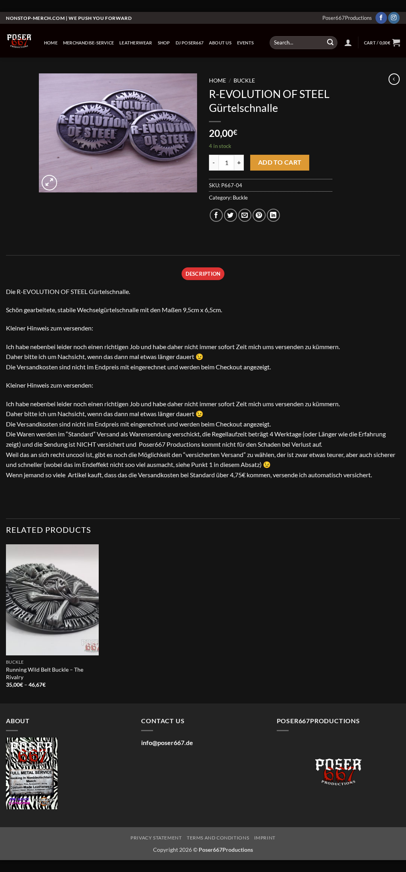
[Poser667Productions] (19, 41)
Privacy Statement (156, 838)
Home (50, 42)
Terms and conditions (218, 838)
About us (220, 42)
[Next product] (394, 79)
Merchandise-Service (88, 42)
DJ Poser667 (189, 42)
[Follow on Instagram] (394, 18)
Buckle (244, 80)
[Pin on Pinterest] (259, 215)
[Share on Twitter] (230, 215)
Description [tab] (203, 274)
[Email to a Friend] (244, 215)
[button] (348, 42)
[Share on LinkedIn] (273, 215)
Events (245, 42)
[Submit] (330, 43)
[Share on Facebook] (216, 215)
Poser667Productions (347, 18)
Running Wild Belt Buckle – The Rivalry (44, 673)
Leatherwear (135, 42)
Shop (164, 42)
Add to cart (280, 162)
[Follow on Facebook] (381, 18)
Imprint (265, 838)
